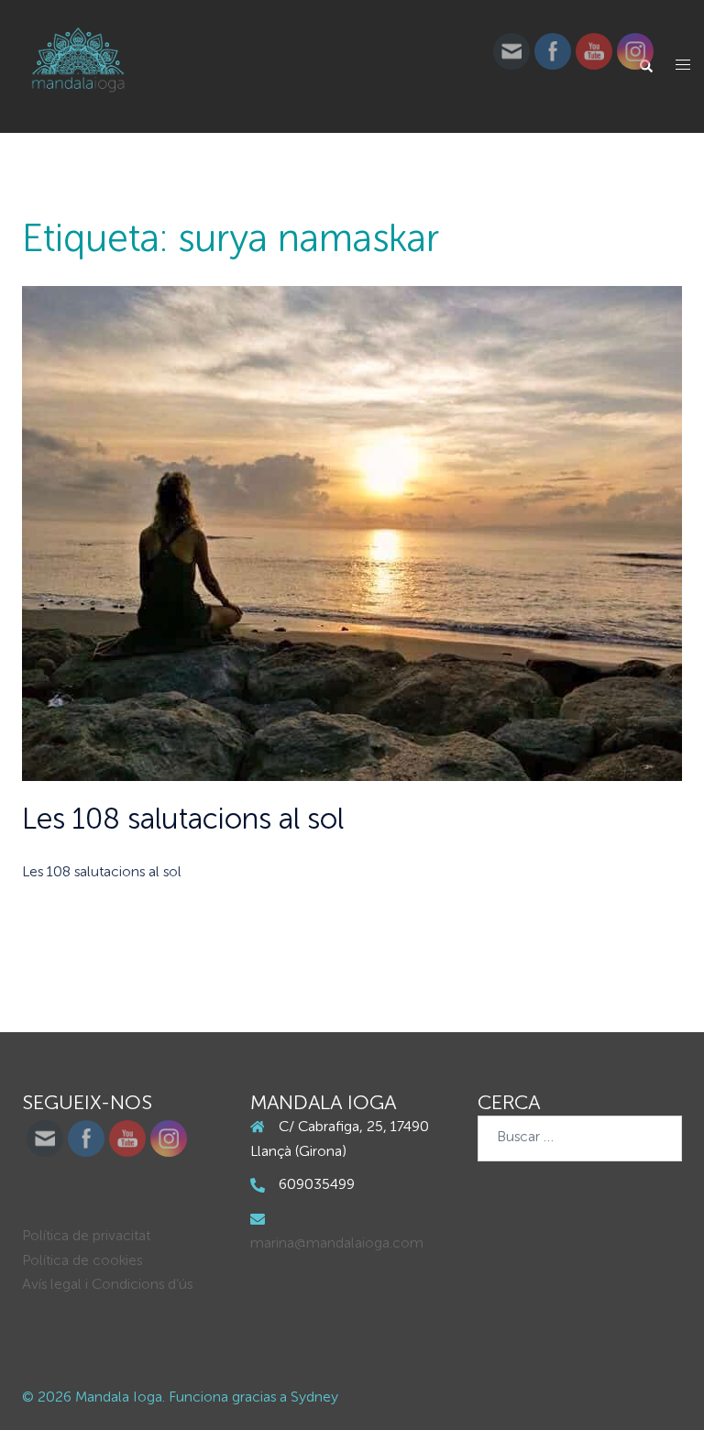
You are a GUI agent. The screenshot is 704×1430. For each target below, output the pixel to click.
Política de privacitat (86, 1236)
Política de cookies (82, 1261)
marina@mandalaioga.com (337, 1244)
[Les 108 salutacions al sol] (352, 533)
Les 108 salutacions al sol (183, 820)
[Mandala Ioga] (78, 67)
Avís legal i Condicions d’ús (107, 1285)
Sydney (314, 1398)
